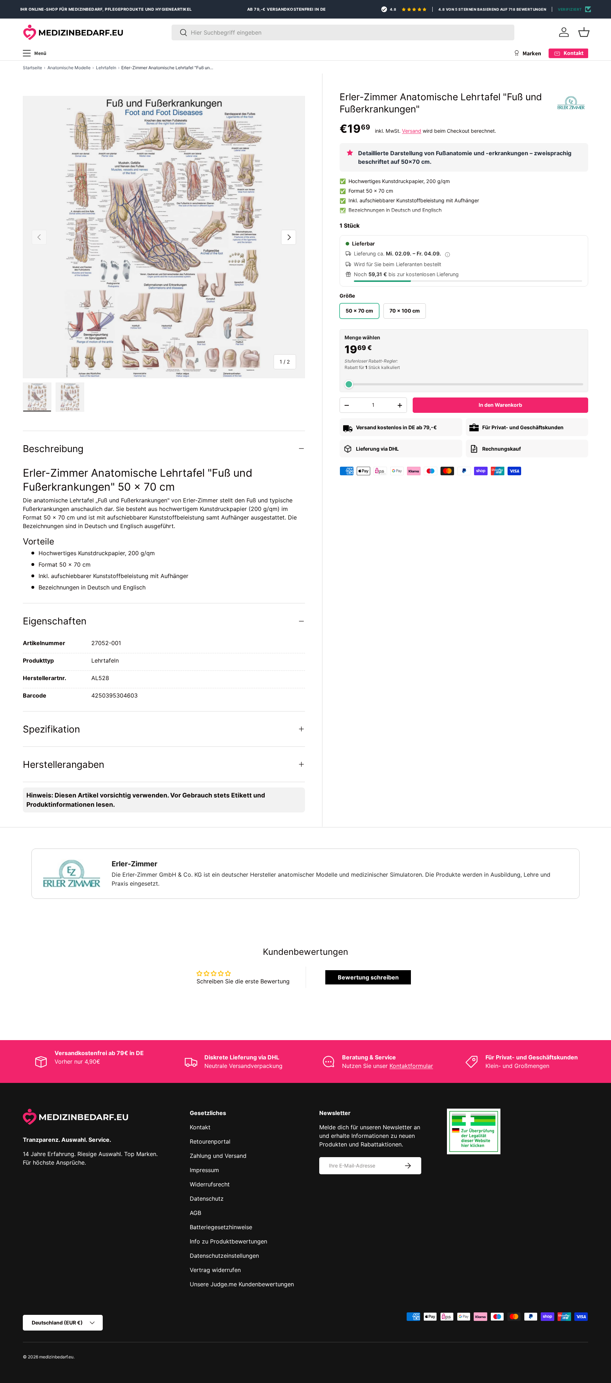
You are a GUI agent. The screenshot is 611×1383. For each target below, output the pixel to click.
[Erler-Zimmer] (571, 103)
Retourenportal (210, 1141)
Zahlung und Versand (218, 1155)
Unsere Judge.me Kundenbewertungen (242, 1284)
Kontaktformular (411, 1065)
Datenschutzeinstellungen (224, 1255)
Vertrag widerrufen (215, 1269)
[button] (584, 32)
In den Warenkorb (500, 405)
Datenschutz (207, 1198)
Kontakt (200, 1127)
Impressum (204, 1170)
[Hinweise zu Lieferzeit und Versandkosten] (447, 254)
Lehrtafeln (106, 67)
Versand (411, 131)
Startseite (32, 67)
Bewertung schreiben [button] (368, 977)
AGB (195, 1212)
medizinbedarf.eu (56, 1356)
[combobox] (343, 32)
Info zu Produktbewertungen (228, 1241)
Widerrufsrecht (210, 1184)
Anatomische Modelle (69, 67)
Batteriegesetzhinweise (221, 1227)
